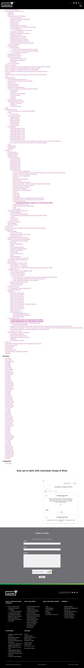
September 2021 (9, 425)
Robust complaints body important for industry (25, 49)
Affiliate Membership (13, 153)
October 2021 (8, 423)
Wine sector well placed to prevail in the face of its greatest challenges (28, 142)
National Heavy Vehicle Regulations (22, 190)
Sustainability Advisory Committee (19, 39)
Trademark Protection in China (21, 204)
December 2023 (9, 383)
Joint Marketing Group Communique (22, 30)
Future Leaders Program (14, 115)
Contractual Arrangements (17, 334)
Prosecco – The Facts (16, 331)
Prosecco (15, 191)
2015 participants (14, 125)
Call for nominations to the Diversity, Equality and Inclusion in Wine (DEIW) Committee (27, 66)
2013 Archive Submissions (17, 294)
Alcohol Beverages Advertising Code (17, 79)
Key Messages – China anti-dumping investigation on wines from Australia (29, 329)
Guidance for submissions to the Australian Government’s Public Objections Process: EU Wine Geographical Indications (41, 326)
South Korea (16, 195)
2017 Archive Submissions (17, 301)
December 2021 (9, 420)
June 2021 (7, 429)
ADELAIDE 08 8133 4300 (64, 592)
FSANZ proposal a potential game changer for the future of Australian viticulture (26, 74)
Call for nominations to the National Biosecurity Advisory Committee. (23, 68)
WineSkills (10, 149)
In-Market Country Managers (17, 274)
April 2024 (8, 379)
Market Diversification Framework (19, 282)
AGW (6, 463)
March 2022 (8, 415)
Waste (12, 255)
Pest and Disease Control (16, 253)
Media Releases (12, 126)
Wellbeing (7, 353)
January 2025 (8, 371)
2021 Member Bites (15, 166)
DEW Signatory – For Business (18, 264)
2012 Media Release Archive (17, 128)
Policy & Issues (9, 229)
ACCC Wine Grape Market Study (21, 171)
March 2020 (8, 445)
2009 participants (15, 120)
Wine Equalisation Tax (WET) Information (18, 332)
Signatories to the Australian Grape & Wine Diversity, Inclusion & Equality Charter (31, 267)
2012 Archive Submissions (17, 293)
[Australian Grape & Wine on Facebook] (47, 486)
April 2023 (8, 394)
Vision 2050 (13, 62)
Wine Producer (14, 218)
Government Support (10, 350)
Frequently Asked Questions (20, 324)
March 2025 (8, 368)
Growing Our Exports (13, 269)
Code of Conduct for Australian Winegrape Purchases (24, 50)
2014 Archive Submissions (17, 296)
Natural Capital (14, 251)
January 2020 (8, 448)
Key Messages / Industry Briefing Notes (20, 288)
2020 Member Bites (15, 164)
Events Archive (14, 114)
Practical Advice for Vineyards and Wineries (16, 351)
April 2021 (7, 432)
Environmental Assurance (17, 247)
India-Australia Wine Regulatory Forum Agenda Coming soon (29, 278)
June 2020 (8, 442)
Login (6, 107)
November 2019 (9, 451)
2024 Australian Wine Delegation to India (21, 270)
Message (26, 552)
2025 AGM (10, 13)
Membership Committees (16, 32)
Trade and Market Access (19, 201)
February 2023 (9, 398)
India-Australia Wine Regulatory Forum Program (25, 280)
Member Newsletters (13, 157)
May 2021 (7, 431)
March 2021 (8, 434)
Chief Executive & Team (14, 44)
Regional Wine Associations (17, 60)
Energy (12, 245)
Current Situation (9, 346)
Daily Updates (8, 348)
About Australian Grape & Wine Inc (14, 11)
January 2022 (8, 418)
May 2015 (7, 458)
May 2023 (7, 393)
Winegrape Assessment (11, 345)
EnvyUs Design (75, 664)
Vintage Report (12, 147)
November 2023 (9, 385)
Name (25, 541)
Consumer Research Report (17, 272)
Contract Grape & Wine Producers (19, 213)
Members (7, 150)
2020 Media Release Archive (20, 313)
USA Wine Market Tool (16, 285)
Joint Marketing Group (16, 28)
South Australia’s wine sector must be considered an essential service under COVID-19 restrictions (35, 141)
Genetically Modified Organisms (18, 248)
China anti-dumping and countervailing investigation (21, 111)
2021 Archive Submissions (17, 308)
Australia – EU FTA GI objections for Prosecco (25, 174)
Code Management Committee (18, 25)
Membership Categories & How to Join (18, 210)
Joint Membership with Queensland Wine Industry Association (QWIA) (28, 215)
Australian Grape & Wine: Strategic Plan (18, 237)
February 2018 (9, 456)
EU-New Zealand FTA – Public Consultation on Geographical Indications (32, 183)
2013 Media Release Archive (17, 130)
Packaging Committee (16, 35)
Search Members (12, 223)
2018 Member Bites (15, 161)
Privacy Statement (42, 664)
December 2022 (9, 401)
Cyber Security (11, 82)
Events (9, 112)
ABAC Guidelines (14, 47)
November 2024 (9, 372)
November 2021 (9, 421)
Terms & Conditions (13, 225)
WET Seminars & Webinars (17, 340)
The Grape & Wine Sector (14, 57)
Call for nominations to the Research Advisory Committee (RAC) (21, 69)
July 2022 (7, 409)
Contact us (8, 73)
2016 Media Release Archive (17, 134)
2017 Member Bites (15, 160)
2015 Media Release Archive (17, 133)
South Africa (16, 193)
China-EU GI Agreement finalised (21, 182)
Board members (14, 22)
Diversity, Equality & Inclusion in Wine (17, 263)
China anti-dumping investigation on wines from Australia (25, 323)
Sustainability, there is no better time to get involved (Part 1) (28, 198)
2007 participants (15, 119)
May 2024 (7, 377)
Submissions (11, 291)
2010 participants (14, 122)
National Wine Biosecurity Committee (20, 33)
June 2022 (8, 410)
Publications (13, 104)
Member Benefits (12, 155)
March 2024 (8, 380)
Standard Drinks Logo (16, 236)
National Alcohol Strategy (19, 188)
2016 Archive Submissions (17, 299)
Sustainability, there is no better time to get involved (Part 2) (28, 199)
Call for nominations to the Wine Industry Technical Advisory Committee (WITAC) (26, 71)
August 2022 (8, 407)
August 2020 (8, 439)
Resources (8, 342)
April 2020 (8, 444)
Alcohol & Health (12, 231)
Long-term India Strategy (17, 275)
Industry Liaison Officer (16, 250)
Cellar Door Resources (16, 232)
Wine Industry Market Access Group (19, 41)
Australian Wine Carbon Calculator (19, 240)
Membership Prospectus (14, 221)
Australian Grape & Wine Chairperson (20, 19)
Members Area (9, 226)
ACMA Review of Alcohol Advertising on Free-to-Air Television (15, 653)
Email (25, 547)
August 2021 (8, 426)
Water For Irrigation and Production (19, 258)
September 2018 (9, 455)
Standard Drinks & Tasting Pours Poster (20, 234)
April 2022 (8, 413)
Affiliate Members (12, 152)
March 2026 (8, 360)
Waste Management (15, 256)
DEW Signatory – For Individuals (18, 266)
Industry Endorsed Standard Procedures (23, 185)
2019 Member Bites (15, 163)
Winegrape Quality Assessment (16, 101)
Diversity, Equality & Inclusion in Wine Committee (23, 27)
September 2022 (9, 406)
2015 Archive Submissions (17, 297)
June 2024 (8, 375)
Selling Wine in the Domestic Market (19, 337)
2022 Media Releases (18, 316)
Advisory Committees (16, 17)
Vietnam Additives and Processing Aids (23, 206)
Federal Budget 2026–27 (14, 650)
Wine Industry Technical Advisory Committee (22, 43)
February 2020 (9, 447)
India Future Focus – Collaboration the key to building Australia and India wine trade (35, 277)
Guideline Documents (16, 103)
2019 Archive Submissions (17, 305)
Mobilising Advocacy (13, 84)
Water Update (16, 209)
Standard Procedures (15, 106)
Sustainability (16, 196)
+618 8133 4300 (30, 648)
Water (14, 207)
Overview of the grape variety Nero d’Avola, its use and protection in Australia (25, 228)
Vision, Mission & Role (13, 63)
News (9, 144)
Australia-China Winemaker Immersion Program (20, 81)
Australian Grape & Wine (63, 487)
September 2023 (9, 388)
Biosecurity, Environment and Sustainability (19, 239)
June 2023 (8, 391)
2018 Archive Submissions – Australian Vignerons (23, 304)
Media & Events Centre (11, 109)
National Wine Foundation (14, 55)
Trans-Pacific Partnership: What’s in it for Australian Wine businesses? (23, 343)
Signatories (13, 96)
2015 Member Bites (15, 158)
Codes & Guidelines (13, 46)
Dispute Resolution (15, 95)
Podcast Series (11, 145)
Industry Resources (10, 77)
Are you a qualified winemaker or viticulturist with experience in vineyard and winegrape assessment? (39, 172)
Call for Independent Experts (20, 52)
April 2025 (8, 366)
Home (6, 76)
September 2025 (9, 361)
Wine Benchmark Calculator (15, 100)
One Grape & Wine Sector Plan (18, 58)
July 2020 (7, 440)
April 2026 (8, 358)
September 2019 (9, 453)
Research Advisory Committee (18, 36)
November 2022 (9, 402)
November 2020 (9, 436)
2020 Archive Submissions (17, 307)
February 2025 (9, 369)
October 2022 (9, 404)
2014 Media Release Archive (17, 131)
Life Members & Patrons (14, 54)
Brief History (13, 92)
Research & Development (14, 289)
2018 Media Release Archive (17, 138)
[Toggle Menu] (81, 5)
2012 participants (14, 123)
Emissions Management (16, 244)
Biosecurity (16, 177)
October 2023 (9, 387)
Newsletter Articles (15, 169)
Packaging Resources (13, 85)
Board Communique (15, 20)
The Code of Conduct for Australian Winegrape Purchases (23, 88)
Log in (70, 3)
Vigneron (12, 217)
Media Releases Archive (16, 312)
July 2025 (7, 363)
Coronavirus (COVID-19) (52, 614)
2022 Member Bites (15, 168)
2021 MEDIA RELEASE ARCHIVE (21, 315)
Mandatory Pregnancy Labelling (21, 187)
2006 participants (15, 117)
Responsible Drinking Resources (16, 87)
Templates (13, 98)
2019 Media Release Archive (17, 139)
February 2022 (9, 417)
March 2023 (8, 396)
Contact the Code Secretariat (17, 93)
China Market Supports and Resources (18, 259)
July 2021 (7, 428)
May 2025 (7, 364)
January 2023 (8, 399)
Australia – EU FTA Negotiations (21, 176)
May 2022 (7, 412)
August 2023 (8, 390)
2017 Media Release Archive (17, 136)
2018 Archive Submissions (17, 302)
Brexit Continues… (18, 180)
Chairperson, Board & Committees (16, 16)
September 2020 (9, 437)
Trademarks (13, 339)
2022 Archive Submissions (12, 9)
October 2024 (9, 374)
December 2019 (9, 450)
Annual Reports (14, 90)
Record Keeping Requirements (18, 335)
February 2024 (9, 382)
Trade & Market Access (14, 318)
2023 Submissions (15, 310)
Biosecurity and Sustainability (20, 179)
